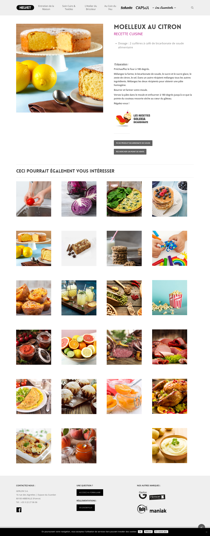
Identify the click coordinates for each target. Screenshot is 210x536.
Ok (140, 532)
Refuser (148, 532)
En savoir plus (161, 532)
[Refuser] (206, 532)
